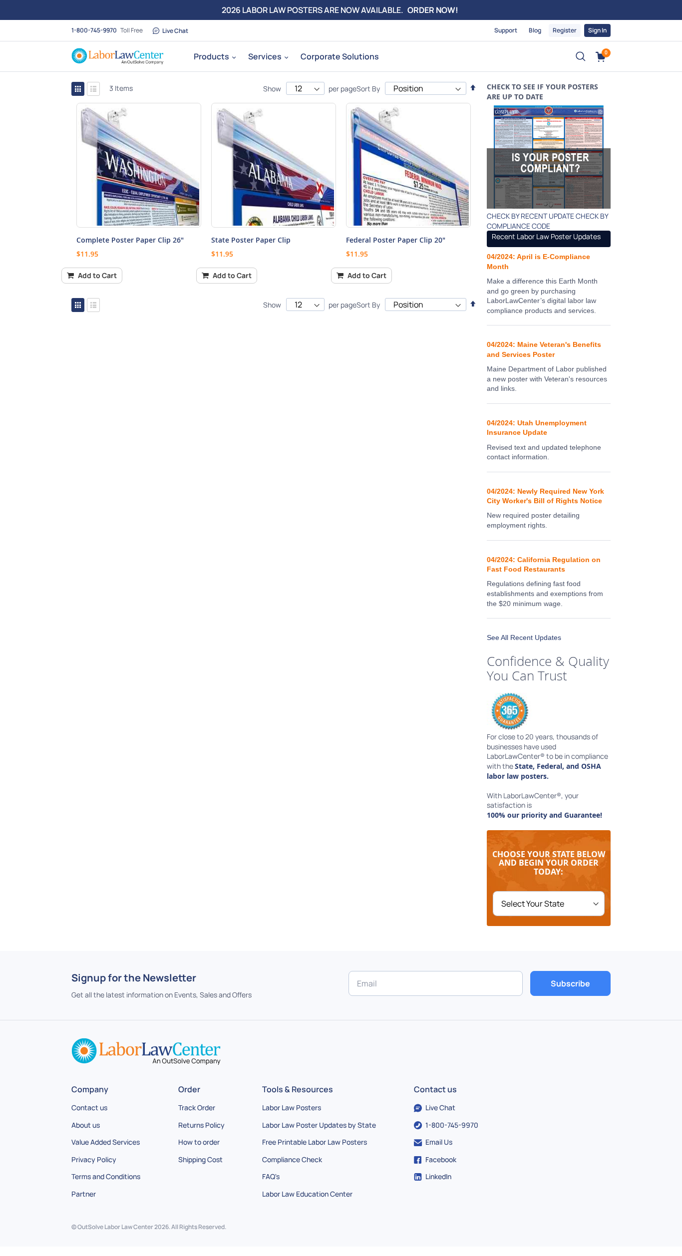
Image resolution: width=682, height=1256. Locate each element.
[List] (93, 89)
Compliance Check (292, 1159)
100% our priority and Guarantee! (544, 815)
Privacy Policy (93, 1159)
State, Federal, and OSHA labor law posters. (544, 771)
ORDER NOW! (432, 9)
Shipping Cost (200, 1159)
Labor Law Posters (291, 1107)
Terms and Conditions (105, 1176)
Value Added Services (105, 1142)
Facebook (440, 1159)
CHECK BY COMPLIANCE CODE (547, 221)
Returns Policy (201, 1125)
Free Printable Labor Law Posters (314, 1142)
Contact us (89, 1107)
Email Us (438, 1142)
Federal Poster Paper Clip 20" (395, 240)
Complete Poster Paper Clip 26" (130, 240)
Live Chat (175, 30)
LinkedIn (438, 1176)
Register (565, 30)
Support (505, 30)
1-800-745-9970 (94, 30)
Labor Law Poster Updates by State (319, 1125)
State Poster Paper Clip (251, 240)
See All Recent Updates (524, 637)
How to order (199, 1142)
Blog (535, 30)
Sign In (597, 30)
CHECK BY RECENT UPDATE (530, 216)
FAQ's (271, 1176)
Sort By (368, 88)
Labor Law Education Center (307, 1194)
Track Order (196, 1107)
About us (85, 1125)
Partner (83, 1194)
